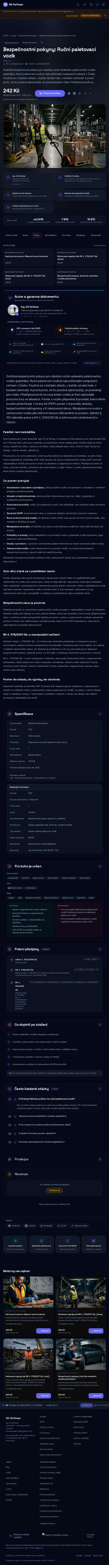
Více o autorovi (91, 363)
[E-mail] (85, 93)
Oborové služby (46, 1449)
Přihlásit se (54, 1190)
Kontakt (9, 1500)
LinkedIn (31, 1226)
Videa (8, 1472)
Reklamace (44, 1489)
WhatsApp (48, 1226)
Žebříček (77, 1444)
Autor (25, 235)
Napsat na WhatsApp (90, 15)
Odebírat (86, 1405)
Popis (36, 235)
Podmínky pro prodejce (49, 1500)
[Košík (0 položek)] (91, 4)
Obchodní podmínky (48, 1467)
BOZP (42, 1422)
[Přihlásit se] (97, 4)
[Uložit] (45, 1281)
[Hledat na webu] (77, 4)
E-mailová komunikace (49, 1516)
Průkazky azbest (80, 1433)
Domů (5, 36)
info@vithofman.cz (47, 1523)
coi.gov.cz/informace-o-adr (17, 1548)
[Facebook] (69, 93)
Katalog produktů (81, 1422)
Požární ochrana (47, 1427)
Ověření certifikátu (81, 1438)
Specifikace (51, 235)
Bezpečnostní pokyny (28, 36)
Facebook (16, 1226)
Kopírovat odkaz (81, 1226)
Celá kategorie (100, 245)
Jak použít (96, 235)
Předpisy (80, 235)
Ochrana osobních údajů (50, 1472)
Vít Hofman (13, 1418)
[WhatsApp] (79, 93)
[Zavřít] (105, 1405)
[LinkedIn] (74, 93)
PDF (30, 729)
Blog (7, 1467)
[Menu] (103, 4)
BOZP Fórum (98, 1556)
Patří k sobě (11, 235)
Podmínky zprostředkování (51, 1511)
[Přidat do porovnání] (50, 1286)
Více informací (72, 15)
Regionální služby (47, 1444)
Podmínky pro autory (48, 1505)
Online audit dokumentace (51, 1455)
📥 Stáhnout (44, 1331)
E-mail (63, 1226)
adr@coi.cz (39, 1548)
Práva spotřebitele (47, 1494)
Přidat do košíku (51, 93)
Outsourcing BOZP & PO (50, 1438)
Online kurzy (79, 1427)
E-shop (13, 36)
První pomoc (45, 1433)
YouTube (87, 1556)
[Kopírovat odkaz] (90, 93)
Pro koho (66, 235)
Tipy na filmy (11, 1483)
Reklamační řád (46, 1483)
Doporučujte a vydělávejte (17, 1494)
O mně (8, 1489)
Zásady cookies (46, 1478)
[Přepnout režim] (84, 4)
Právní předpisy (12, 1478)
